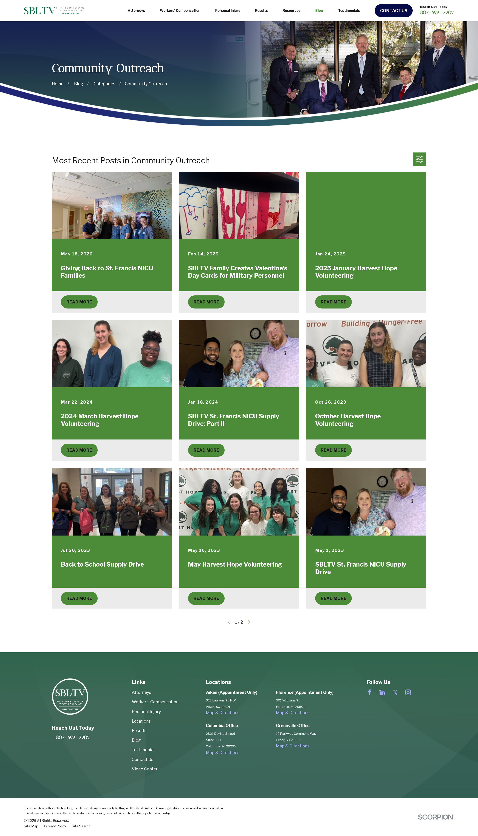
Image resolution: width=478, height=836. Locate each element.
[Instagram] (408, 692)
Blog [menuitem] (319, 10)
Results (139, 730)
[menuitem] (31, 826)
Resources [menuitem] (291, 10)
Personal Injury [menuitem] (227, 10)
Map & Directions (222, 712)
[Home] (54, 10)
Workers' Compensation (155, 701)
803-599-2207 (437, 12)
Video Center (145, 768)
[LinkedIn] (382, 692)
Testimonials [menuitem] (349, 10)
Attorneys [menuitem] (136, 10)
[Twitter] (395, 692)
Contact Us (393, 10)
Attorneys (141, 692)
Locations (141, 721)
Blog (136, 740)
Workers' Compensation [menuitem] (180, 10)
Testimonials (144, 749)
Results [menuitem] (261, 10)
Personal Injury (146, 711)
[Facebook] (369, 692)
